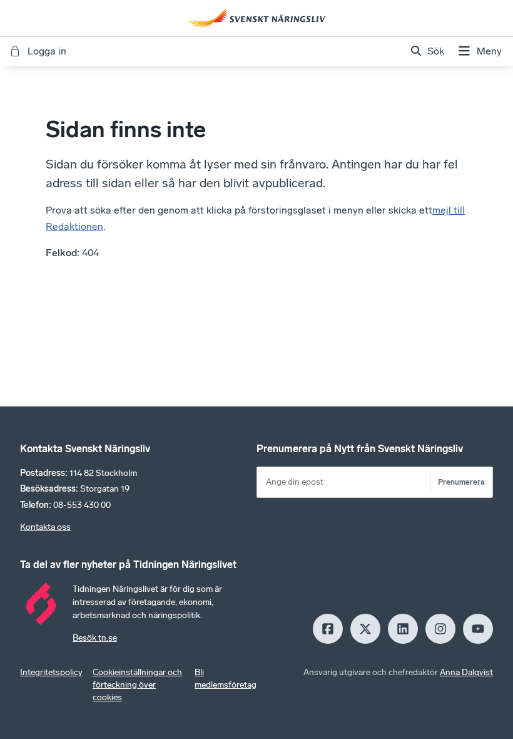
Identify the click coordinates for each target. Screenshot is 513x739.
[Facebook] (328, 629)
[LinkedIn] (403, 629)
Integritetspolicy (51, 672)
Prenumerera (461, 482)
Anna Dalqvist (466, 672)
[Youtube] (478, 629)
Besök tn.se (95, 638)
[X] (365, 629)
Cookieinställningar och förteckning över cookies (137, 685)
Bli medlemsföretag (225, 678)
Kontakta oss (45, 527)
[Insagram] (440, 629)
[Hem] (256, 18)
